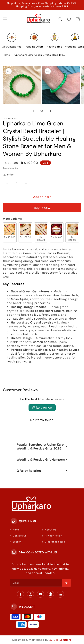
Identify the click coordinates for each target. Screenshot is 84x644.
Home (6, 54)
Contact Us (20, 535)
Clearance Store (55, 541)
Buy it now (42, 208)
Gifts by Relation (42, 471)
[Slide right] (50, 111)
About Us (50, 529)
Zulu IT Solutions (60, 639)
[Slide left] (33, 111)
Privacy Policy (53, 535)
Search (17, 541)
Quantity (8, 174)
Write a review (42, 407)
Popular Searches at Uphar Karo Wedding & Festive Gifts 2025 (42, 446)
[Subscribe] (66, 583)
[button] (5, 19)
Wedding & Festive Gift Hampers (42, 460)
